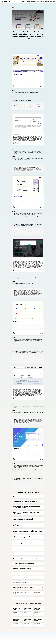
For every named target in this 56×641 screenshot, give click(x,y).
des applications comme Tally (37, 609)
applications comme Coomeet (38, 620)
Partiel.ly (16, 448)
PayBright (16, 74)
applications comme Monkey (16, 609)
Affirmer (16, 134)
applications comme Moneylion (38, 625)
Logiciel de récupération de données (49, 1)
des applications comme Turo (16, 625)
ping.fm (7, 2)
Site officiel (16, 142)
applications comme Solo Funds (38, 614)
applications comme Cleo (27, 609)
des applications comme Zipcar (27, 614)
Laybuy (16, 387)
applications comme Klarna (27, 625)
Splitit (16, 259)
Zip (15, 321)
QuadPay (16, 196)
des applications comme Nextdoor (16, 614)
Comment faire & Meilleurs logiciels (37, 1)
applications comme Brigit (27, 620)
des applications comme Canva (16, 620)
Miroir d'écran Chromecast (26, 1)
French (27, 638)
